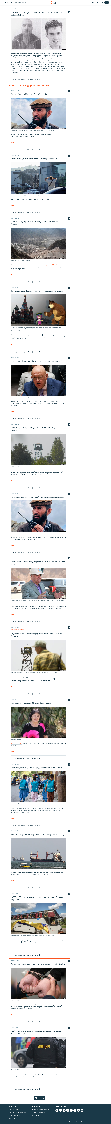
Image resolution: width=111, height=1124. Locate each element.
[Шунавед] (102, 2)
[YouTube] (97, 2)
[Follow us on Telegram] (74, 1110)
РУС (93, 2)
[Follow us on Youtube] (64, 1110)
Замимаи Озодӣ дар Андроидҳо (40, 1109)
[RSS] (78, 1110)
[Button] (19, 79)
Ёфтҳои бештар (39, 1098)
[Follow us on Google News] (57, 1110)
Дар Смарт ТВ (35, 1115)
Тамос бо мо (12, 1118)
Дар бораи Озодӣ (13, 1109)
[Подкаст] (82, 1110)
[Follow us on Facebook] (60, 1110)
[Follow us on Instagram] (67, 1110)
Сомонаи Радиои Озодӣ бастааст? (18, 1112)
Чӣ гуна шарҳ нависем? (15, 1115)
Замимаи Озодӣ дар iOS (38, 1112)
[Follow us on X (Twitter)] (71, 1110)
